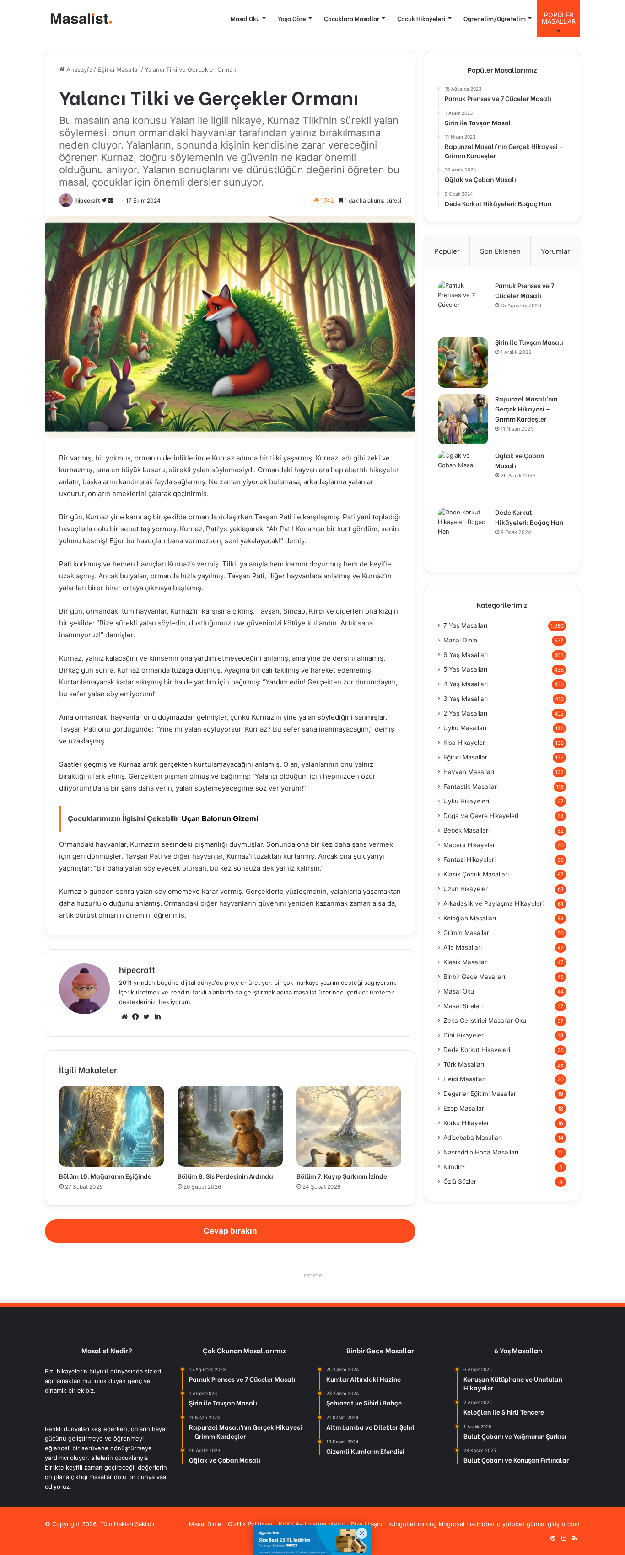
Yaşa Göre (292, 18)
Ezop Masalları (464, 1108)
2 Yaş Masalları (465, 713)
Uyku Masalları (464, 728)
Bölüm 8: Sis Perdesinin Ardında (225, 1176)
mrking (427, 1524)
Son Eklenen (500, 251)
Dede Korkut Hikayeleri (476, 1049)
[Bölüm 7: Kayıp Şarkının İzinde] (348, 1126)
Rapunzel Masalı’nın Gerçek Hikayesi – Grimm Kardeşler (526, 408)
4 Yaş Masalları (465, 684)
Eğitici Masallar (118, 69)
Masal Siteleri (463, 1006)
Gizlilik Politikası (250, 1524)
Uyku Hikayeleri (466, 801)
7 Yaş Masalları (465, 625)
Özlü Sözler (459, 1181)
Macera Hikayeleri (469, 845)
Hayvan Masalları (468, 771)
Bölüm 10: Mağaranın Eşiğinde (105, 1176)
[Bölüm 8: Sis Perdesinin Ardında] (230, 1126)
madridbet (480, 1524)
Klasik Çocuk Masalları (476, 874)
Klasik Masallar (465, 962)
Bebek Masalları (466, 830)
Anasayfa (78, 69)
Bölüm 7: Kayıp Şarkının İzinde (341, 1176)
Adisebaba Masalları (472, 1137)
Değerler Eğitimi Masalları (480, 1093)
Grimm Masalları (466, 932)
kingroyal (451, 1524)
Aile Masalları (462, 947)
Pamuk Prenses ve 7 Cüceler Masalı (524, 290)
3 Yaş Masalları (465, 698)
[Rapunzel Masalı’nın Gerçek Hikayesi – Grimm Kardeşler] (463, 419)
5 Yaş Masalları (465, 669)
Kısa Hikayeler (464, 742)
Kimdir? (454, 1166)
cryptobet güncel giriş (528, 1524)
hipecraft (87, 200)
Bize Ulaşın (366, 1524)
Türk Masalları (463, 1064)
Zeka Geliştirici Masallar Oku (484, 1020)
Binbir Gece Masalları (474, 976)
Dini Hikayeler (463, 1035)
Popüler (447, 251)
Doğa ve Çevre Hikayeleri (480, 815)
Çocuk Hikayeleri (421, 18)
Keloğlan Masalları (469, 918)
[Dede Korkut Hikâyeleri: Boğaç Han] (463, 533)
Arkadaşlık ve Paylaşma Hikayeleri (493, 903)
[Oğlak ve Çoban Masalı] (463, 476)
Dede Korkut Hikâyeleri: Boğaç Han (529, 517)
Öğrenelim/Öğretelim (494, 18)
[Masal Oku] (79, 18)
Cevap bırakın (230, 1230)
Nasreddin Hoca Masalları (480, 1152)
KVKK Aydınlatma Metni (312, 1524)
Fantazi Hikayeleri (469, 859)
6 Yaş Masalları (465, 654)
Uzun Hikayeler (465, 888)
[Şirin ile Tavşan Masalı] (463, 362)
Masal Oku (245, 18)
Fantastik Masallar (470, 786)
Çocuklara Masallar (351, 18)
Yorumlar (555, 251)
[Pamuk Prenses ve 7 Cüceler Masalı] (463, 306)
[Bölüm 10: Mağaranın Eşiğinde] (111, 1126)
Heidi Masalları (464, 1079)
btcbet (570, 1524)
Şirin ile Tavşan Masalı (529, 342)
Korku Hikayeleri (466, 1123)
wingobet (402, 1524)
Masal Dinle (460, 640)
